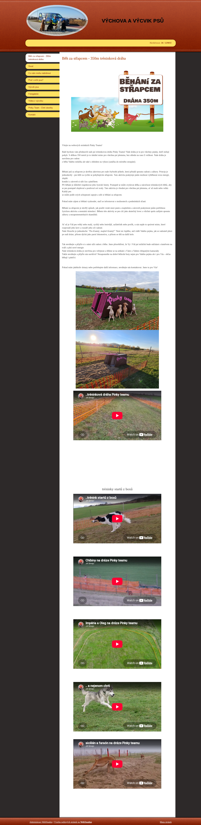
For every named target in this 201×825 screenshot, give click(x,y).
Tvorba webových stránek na (73, 822)
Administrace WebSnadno (41, 822)
